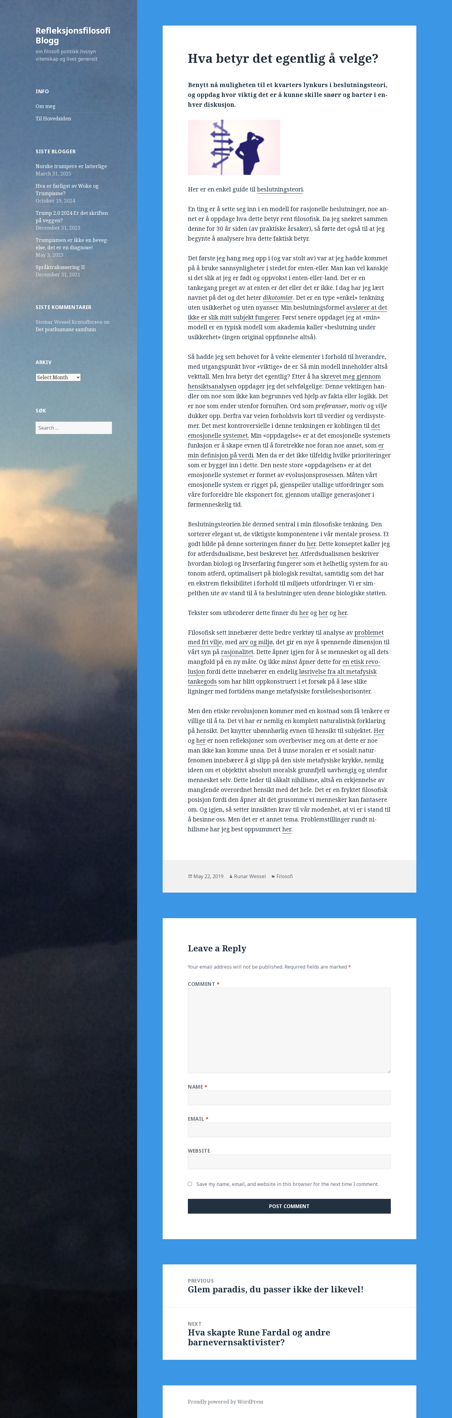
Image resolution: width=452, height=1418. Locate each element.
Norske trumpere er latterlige (71, 166)
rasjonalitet (237, 652)
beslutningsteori (280, 189)
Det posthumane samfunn (66, 329)
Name (198, 1086)
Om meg (46, 106)
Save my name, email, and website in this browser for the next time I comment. (287, 1184)
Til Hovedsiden (53, 118)
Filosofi (284, 876)
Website (199, 1150)
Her (379, 731)
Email (198, 1118)
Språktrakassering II (60, 267)
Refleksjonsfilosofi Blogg (73, 35)
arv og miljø (256, 642)
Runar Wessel (250, 876)
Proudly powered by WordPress (225, 1401)
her (311, 544)
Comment (204, 984)
